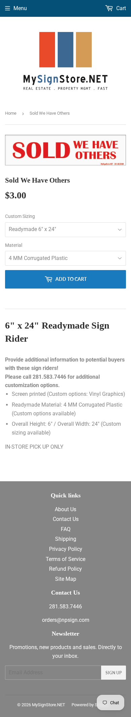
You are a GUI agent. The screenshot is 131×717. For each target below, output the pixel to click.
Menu (20, 8)
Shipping (65, 539)
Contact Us (66, 519)
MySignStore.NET (48, 704)
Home (10, 113)
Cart (120, 8)
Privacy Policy (65, 549)
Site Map (65, 579)
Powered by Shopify (90, 704)
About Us (65, 509)
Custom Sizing (20, 216)
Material (13, 245)
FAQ (66, 529)
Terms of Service (65, 559)
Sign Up (113, 672)
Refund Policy (65, 569)
